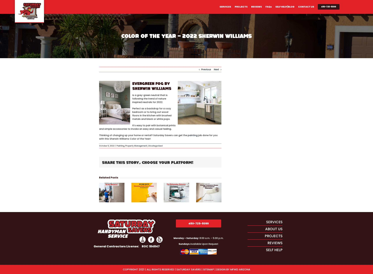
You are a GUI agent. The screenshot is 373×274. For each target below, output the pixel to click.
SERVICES (274, 222)
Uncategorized (155, 145)
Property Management (136, 145)
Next (216, 69)
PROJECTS (274, 236)
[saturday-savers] (126, 220)
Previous (206, 69)
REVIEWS (275, 243)
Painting (120, 145)
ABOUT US (274, 229)
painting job (195, 135)
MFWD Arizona (239, 269)
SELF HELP (274, 250)
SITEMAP (208, 269)
